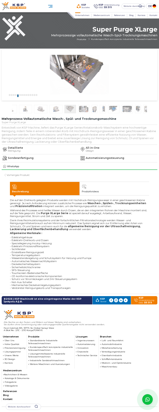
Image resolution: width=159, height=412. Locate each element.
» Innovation (82, 348)
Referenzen (119, 15)
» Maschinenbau (108, 366)
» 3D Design (9, 359)
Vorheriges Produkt (18, 175)
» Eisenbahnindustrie (111, 355)
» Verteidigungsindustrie (112, 351)
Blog (131, 15)
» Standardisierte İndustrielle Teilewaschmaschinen (43, 342)
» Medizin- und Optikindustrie (115, 363)
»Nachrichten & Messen (15, 374)
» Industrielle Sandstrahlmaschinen (46, 360)
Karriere (141, 15)
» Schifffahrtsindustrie (111, 359)
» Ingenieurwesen (85, 340)
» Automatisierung (85, 344)
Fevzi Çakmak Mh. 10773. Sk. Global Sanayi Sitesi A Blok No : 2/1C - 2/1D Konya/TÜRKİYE (29, 329)
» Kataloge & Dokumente (16, 378)
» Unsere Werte (11, 355)
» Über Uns (8, 340)
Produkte (82, 39)
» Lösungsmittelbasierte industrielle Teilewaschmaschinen (46, 355)
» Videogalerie (10, 385)
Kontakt (153, 15)
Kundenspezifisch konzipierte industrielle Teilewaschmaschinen (124, 39)
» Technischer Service (86, 355)
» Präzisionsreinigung (14, 348)
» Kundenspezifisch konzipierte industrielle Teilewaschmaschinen (50, 348)
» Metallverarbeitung (111, 348)
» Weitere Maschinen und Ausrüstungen (49, 364)
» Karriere (8, 363)
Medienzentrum (102, 15)
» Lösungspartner (12, 351)
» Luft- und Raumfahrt (111, 340)
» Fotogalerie (10, 382)
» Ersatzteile (82, 351)
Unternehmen (82, 15)
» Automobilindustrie (111, 344)
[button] (9, 95)
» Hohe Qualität (11, 344)
